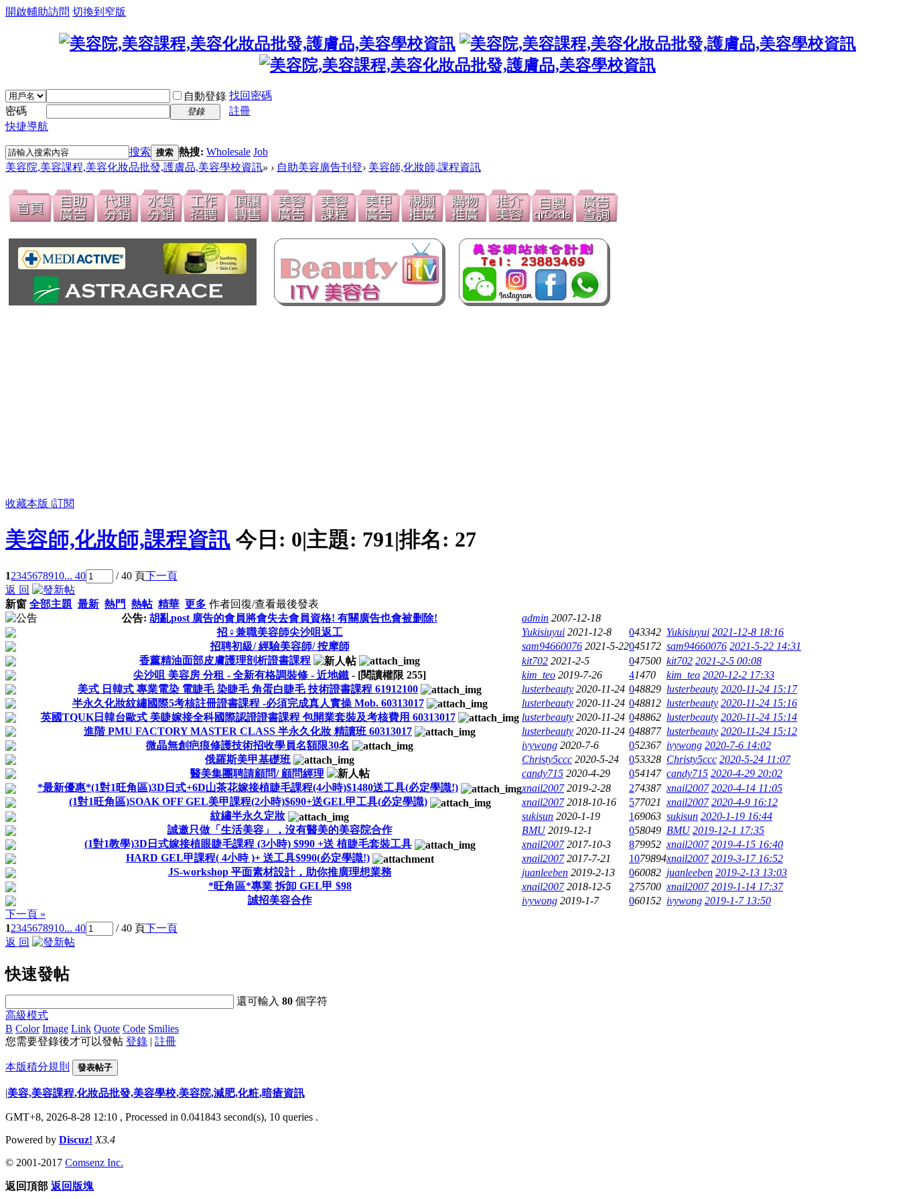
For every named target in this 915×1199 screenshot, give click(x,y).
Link (81, 1028)
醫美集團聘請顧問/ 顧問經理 (257, 773)
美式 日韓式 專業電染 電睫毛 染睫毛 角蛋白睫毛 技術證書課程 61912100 (248, 689)
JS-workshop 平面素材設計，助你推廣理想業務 (280, 871)
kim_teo (538, 675)
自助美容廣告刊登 (319, 167)
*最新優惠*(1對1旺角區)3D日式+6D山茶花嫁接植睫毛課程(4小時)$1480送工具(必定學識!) (248, 787)
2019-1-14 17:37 (747, 886)
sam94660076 (552, 646)
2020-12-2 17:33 (738, 675)
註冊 (240, 111)
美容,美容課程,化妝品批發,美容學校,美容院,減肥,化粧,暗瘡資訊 (156, 1093)
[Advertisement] (226, 402)
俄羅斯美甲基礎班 (248, 759)
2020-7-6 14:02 (738, 745)
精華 (169, 604)
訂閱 (63, 503)
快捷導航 (26, 126)
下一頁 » (25, 914)
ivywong (539, 745)
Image (55, 1028)
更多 (195, 604)
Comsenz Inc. (94, 1162)
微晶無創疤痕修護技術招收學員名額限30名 (248, 745)
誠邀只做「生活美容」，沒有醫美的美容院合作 (280, 829)
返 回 (17, 589)
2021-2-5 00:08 (728, 660)
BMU (533, 830)
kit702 (535, 660)
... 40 (75, 575)
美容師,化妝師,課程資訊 (424, 167)
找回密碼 (250, 95)
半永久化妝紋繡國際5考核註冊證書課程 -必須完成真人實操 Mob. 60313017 (248, 703)
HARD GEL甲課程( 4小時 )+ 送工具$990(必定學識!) (248, 857)
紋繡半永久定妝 (247, 815)
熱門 (115, 604)
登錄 (136, 1041)
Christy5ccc (547, 759)
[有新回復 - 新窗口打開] (10, 634)
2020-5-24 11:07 (754, 759)
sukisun (537, 816)
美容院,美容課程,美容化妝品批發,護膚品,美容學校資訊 (134, 167)
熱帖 (142, 604)
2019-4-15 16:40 (747, 844)
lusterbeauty (547, 689)
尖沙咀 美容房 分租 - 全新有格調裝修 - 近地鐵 (241, 675)
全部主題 (50, 604)
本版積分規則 (37, 1066)
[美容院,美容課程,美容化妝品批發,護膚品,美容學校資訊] (257, 43)
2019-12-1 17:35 (728, 830)
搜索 (140, 151)
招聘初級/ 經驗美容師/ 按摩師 (280, 646)
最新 (88, 604)
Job (260, 151)
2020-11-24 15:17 (759, 689)
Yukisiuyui (543, 632)
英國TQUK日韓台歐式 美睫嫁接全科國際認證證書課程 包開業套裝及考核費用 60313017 (248, 717)
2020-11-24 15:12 (759, 731)
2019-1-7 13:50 (738, 900)
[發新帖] (53, 589)
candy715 (542, 773)
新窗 (16, 604)
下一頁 (161, 575)
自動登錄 (205, 96)
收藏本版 (28, 503)
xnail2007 (543, 788)
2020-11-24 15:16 (759, 703)
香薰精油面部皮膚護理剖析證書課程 (225, 660)
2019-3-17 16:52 (747, 858)
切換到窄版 (99, 11)
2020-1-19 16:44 (736, 816)
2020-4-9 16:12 (744, 802)
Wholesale (228, 151)
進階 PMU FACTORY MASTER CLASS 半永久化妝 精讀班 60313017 (248, 731)
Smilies (163, 1028)
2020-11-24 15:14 (759, 717)
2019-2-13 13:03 (751, 872)
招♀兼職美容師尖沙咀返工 (280, 632)
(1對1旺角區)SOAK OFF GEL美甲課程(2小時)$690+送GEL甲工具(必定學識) (248, 801)
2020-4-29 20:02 (746, 773)
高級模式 (26, 1015)
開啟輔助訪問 (37, 11)
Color (27, 1028)
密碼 (16, 111)
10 (59, 575)
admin (535, 618)
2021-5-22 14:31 (765, 646)
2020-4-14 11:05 (746, 788)
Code (134, 1028)
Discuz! (75, 1139)
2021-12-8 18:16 (748, 632)
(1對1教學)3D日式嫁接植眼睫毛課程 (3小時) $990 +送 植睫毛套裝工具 (248, 843)
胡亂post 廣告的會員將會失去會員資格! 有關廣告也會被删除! (293, 618)
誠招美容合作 (280, 900)
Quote (107, 1028)
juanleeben (545, 872)
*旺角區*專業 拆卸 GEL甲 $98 (280, 886)
